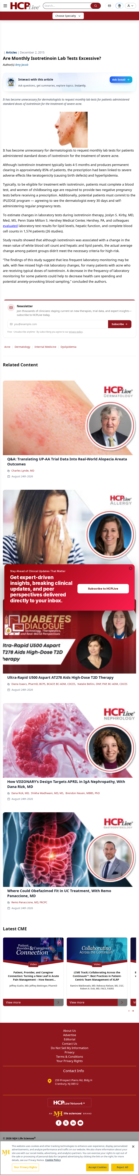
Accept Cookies (98, 1167)
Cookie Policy (53, 1160)
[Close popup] (130, 568)
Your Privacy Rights (25, 1167)
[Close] (133, 1146)
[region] (69, 1158)
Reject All (122, 1167)
